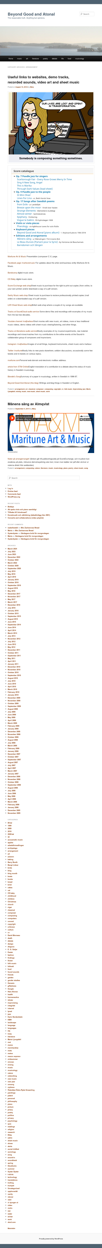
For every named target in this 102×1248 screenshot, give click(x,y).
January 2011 (13, 664)
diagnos (11, 946)
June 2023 (12, 554)
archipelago (12, 848)
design (10, 943)
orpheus (11, 1087)
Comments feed (14, 494)
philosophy (12, 1101)
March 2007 (12, 771)
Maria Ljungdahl (14, 1039)
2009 (9, 828)
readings (11, 1126)
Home (10, 58)
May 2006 (11, 796)
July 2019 (11, 571)
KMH (10, 1019)
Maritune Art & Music (17, 256)
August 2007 (13, 762)
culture (37, 468)
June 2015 (12, 621)
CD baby (11, 893)
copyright (57, 389)
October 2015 (13, 613)
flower (10, 960)
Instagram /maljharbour (18, 344)
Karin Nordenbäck (15, 1017)
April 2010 (12, 686)
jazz (84, 389)
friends (10, 974)
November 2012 (14, 638)
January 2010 (13, 695)
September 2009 (14, 706)
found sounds (13, 972)
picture (10, 1107)
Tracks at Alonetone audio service (22, 330)
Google (11, 988)
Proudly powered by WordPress (51, 1238)
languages (12, 1028)
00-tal (10, 822)
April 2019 (12, 576)
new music (31, 391)
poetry (45, 58)
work (48, 391)
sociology (12, 1152)
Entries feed (13, 491)
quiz (9, 1123)
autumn (11, 856)
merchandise (13, 1047)
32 (9, 837)
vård (9, 1199)
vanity (10, 1194)
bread (10, 882)
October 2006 (13, 782)
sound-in (11, 1157)
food (69, 58)
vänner (10, 1197)
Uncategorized (14, 1188)
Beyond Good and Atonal (31, 14)
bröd (10, 884)
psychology (12, 1121)
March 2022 (12, 563)
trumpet (11, 1185)
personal (11, 1098)
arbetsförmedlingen (16, 845)
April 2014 (12, 630)
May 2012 (11, 647)
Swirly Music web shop (18, 295)
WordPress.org (14, 496)
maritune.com (14, 360)
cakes (10, 887)
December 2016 (14, 605)
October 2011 (13, 652)
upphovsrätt (13, 1191)
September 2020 (14, 568)
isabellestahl (13, 527)
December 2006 (14, 776)
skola (10, 1146)
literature (35, 58)
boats (10, 876)
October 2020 (13, 565)
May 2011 (11, 658)
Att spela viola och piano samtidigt (22, 509)
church (10, 904)
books (10, 879)
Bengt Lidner (13, 865)
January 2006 (13, 807)
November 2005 (14, 813)
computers (12, 918)
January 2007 (13, 773)
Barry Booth (13, 862)
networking (12, 1076)
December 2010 (14, 666)
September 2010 (14, 675)
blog (9, 870)
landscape (12, 1022)
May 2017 (11, 599)
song (86, 468)
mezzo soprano (14, 1056)
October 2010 (13, 672)
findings (11, 957)
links (10, 1033)
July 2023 (11, 551)
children (11, 898)
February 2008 (13, 748)
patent (10, 1095)
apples (10, 842)
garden (10, 977)
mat (9, 1042)
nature (10, 1073)
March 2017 (12, 602)
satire (10, 1137)
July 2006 (11, 790)
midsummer (13, 1059)
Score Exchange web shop (19, 285)
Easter (10, 952)
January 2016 (13, 610)
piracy (10, 1109)
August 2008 (13, 740)
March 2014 (12, 633)
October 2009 (13, 703)
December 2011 (14, 650)
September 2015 (14, 616)
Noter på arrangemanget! (18, 458)
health (10, 994)
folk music (68, 389)
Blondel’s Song (14, 376)
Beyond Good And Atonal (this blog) (23, 382)
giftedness (12, 986)
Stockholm (12, 1166)
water (10, 1213)
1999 (9, 825)
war (9, 1211)
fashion (11, 955)
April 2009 (12, 720)
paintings (11, 1092)
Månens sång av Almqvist (28, 403)
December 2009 (14, 697)
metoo (10, 1053)
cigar (10, 907)
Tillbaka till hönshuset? (17, 512)
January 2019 (13, 579)
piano (65, 468)
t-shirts (10, 1174)
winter (10, 1216)
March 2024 (12, 548)
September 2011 (14, 655)
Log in (10, 488)
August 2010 (13, 678)
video (10, 1205)
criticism (11, 927)
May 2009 (11, 717)
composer (40, 389)
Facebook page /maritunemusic (21, 262)
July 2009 (11, 711)
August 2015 (13, 619)
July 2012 (11, 641)
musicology (79, 58)
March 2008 (12, 745)
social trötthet (13, 1149)
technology (12, 1177)
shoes (10, 1143)
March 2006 (12, 801)
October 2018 (13, 582)
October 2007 (13, 756)
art (27, 58)
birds (10, 867)
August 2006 (13, 787)
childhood (12, 896)
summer (11, 1168)
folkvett (11, 966)
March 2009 (12, 723)
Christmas (12, 901)
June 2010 (12, 683)
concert (11, 921)
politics (11, 1115)
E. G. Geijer (12, 949)
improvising (77, 389)
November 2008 (14, 734)
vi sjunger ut (13, 1202)
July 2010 (11, 681)
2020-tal (11, 834)
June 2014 (12, 627)
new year (11, 1081)
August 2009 (13, 709)
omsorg (11, 1084)
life (62, 58)
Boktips (11, 506)
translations (12, 1180)
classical (31, 389)
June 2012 (12, 644)
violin (10, 1208)
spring (10, 1163)
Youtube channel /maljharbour (20, 321)
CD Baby (12, 279)
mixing (18, 391)
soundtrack (12, 1160)
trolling (11, 1182)
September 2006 (14, 785)
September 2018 (14, 585)
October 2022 (13, 560)
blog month (12, 873)
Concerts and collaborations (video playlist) (26, 518)
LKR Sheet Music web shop (20, 305)
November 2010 (14, 669)
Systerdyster (13, 533)
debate (54, 58)
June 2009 (12, 714)
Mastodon (11, 1228)
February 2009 (13, 726)
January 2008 (13, 751)
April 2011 (12, 661)
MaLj (32, 87)
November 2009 (14, 700)
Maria (10, 530)
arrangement (20, 389)
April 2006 (12, 799)
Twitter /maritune (15, 350)
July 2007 (11, 765)
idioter (10, 1000)
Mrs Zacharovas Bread (30, 527)
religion (11, 1129)
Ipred (10, 1011)
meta (10, 1050)
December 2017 (14, 593)
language (11, 1025)
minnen (11, 1062)
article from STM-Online (18, 366)
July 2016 (11, 607)
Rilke (10, 1135)
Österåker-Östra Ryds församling (21, 1090)
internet (11, 1008)
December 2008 (14, 731)
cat (9, 890)
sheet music (40, 391)
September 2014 (14, 624)
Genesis (11, 983)
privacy (11, 1118)
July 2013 (11, 636)
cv (62, 389)
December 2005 (14, 810)
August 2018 (13, 588)
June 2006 (12, 793)
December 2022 (14, 557)
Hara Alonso (13, 991)
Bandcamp (12, 272)
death (10, 938)
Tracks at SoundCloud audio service (23, 311)
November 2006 (14, 779)
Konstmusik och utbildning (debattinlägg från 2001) (29, 515)
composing (48, 389)
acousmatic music (15, 839)
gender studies (14, 980)
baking (10, 859)
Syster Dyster (13, 1171)
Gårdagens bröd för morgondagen (35, 533)
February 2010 (13, 692)
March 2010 (12, 689)
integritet (11, 1005)
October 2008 (13, 737)
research (11, 1132)
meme (10, 1045)
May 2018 (11, 591)
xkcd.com (12, 1222)
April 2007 (12, 768)
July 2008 (11, 742)
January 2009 (13, 728)
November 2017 (14, 596)
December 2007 (14, 754)
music (19, 58)
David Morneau (14, 935)
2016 (9, 831)
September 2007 (14, 759)
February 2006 (13, 804)
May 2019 (11, 574)
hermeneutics (13, 997)
